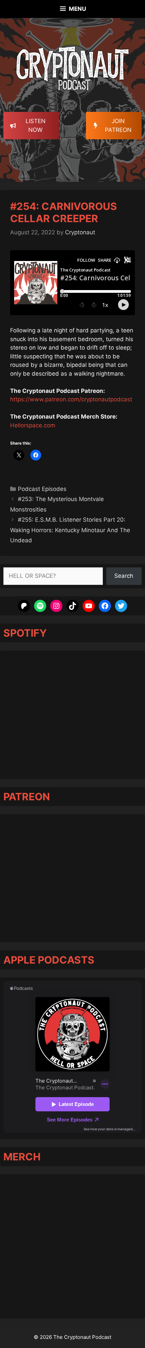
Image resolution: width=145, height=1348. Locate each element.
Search (123, 575)
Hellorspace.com (32, 425)
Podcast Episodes (42, 489)
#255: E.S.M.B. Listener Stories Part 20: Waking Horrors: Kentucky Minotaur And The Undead (70, 530)
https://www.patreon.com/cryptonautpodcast (71, 399)
